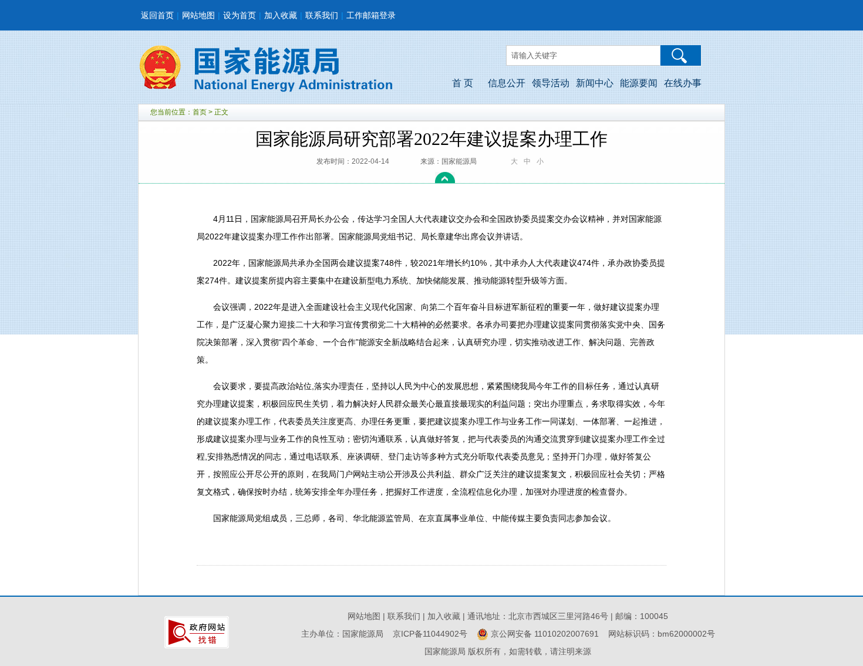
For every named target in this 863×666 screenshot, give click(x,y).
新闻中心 (594, 83)
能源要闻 (639, 83)
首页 (200, 112)
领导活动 (550, 83)
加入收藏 (280, 15)
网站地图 (198, 15)
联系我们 (321, 15)
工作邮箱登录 (371, 15)
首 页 (462, 83)
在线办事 (683, 83)
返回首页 (157, 15)
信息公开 (506, 83)
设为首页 (239, 15)
